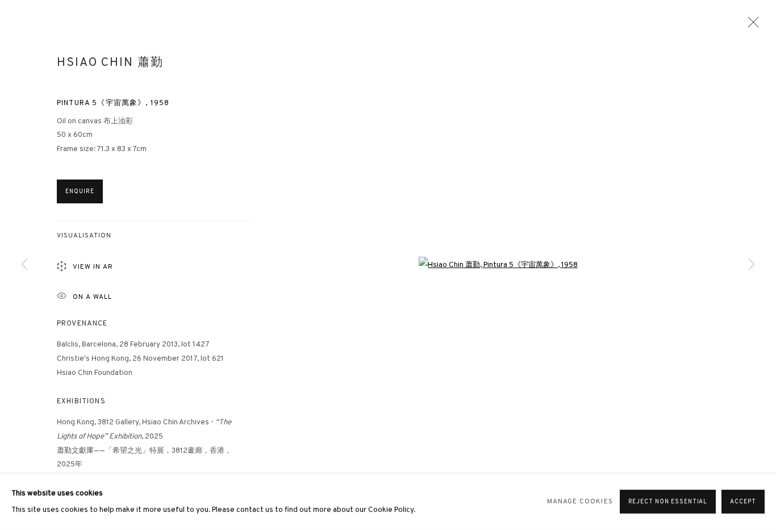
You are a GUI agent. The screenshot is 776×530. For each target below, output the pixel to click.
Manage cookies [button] (580, 502)
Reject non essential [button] (668, 502)
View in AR (93, 267)
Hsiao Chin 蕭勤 (110, 63)
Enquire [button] (79, 191)
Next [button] (751, 265)
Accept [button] (743, 502)
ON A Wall (92, 297)
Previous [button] (24, 265)
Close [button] (750, 25)
